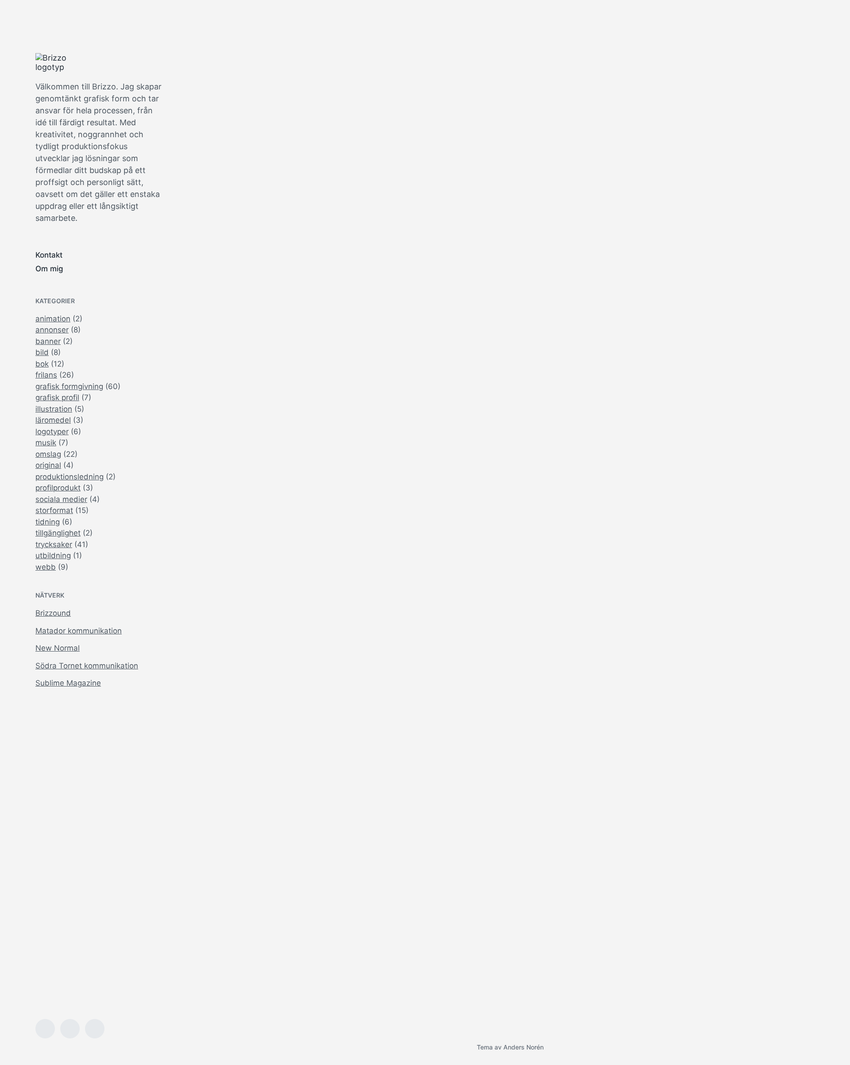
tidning (47, 521)
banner (48, 341)
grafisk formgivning (69, 386)
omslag (48, 454)
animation (52, 318)
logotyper (52, 431)
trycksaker (53, 544)
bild (42, 352)
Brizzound (53, 613)
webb (45, 567)
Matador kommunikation (78, 630)
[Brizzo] (57, 62)
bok (42, 363)
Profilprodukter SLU (409, 379)
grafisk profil (57, 397)
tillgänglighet (58, 533)
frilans (46, 374)
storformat (54, 510)
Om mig (49, 268)
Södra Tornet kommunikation (86, 665)
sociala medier (61, 499)
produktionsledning (69, 476)
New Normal (57, 648)
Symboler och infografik (257, 360)
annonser (52, 329)
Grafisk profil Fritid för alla (744, 932)
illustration (53, 409)
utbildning (53, 555)
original (48, 465)
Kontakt (48, 255)
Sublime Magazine (68, 683)
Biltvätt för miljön (725, 184)
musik (45, 442)
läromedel (53, 420)
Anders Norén (523, 1047)
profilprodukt (58, 487)
